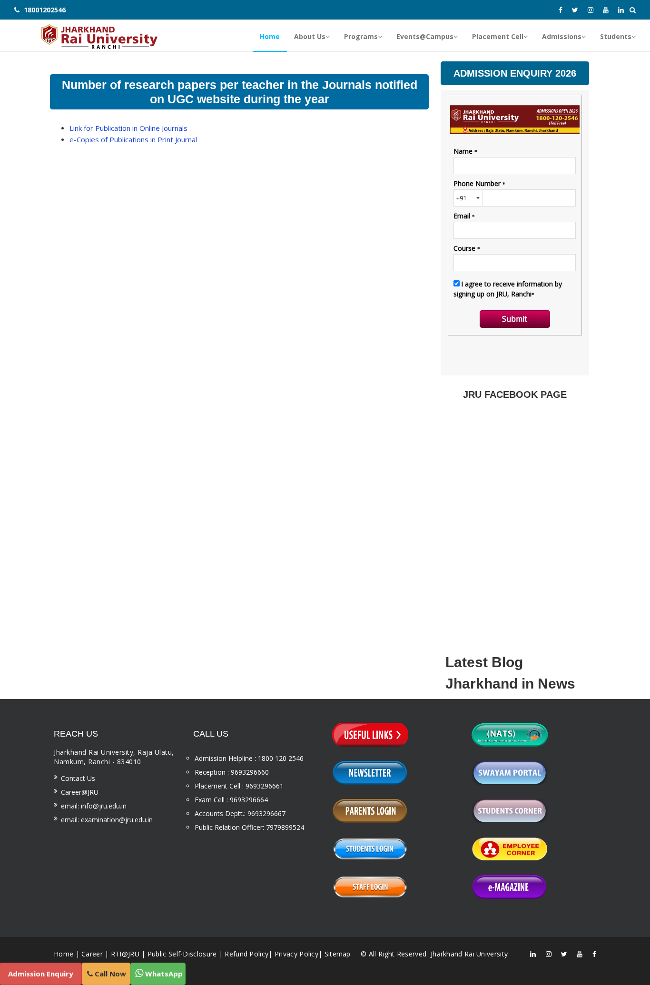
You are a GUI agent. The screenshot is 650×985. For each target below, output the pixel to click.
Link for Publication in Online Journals (128, 128)
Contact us (78, 778)
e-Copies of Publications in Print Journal (133, 139)
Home (63, 953)
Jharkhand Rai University (468, 953)
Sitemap (338, 953)
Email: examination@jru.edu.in (107, 819)
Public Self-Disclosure (182, 953)
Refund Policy (246, 953)
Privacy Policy (296, 953)
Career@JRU (79, 792)
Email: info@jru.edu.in (94, 805)
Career (92, 953)
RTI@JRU (125, 953)
